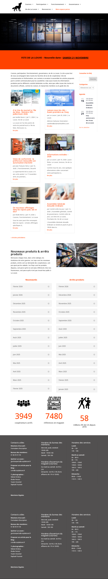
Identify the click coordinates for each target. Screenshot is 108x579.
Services (61, 162)
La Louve (35, 217)
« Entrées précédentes (18, 238)
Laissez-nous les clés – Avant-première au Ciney (58, 111)
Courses (28, 4)
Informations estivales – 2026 (58, 155)
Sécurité (33, 168)
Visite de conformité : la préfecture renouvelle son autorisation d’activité (24, 161)
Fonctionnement (57, 4)
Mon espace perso (63, 9)
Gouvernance (74, 4)
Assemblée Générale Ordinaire (89, 105)
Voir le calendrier (84, 127)
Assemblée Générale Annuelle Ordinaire (56, 205)
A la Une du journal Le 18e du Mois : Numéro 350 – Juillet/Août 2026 (24, 112)
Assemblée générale (59, 212)
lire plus (15, 130)
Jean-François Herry (22, 166)
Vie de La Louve (31, 9)
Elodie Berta (20, 215)
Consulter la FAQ (85, 73)
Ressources (46, 9)
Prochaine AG (51, 219)
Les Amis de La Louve (58, 217)
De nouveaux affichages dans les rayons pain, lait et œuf (25, 209)
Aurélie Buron (20, 117)
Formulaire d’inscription (19, 448)
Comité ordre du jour (57, 209)
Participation (41, 4)
